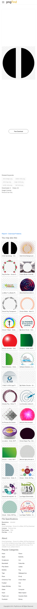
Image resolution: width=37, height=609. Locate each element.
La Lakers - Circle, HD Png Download (12, 441)
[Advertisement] (18, 27)
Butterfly (20, 557)
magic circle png (18, 182)
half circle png (19, 185)
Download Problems (14, 234)
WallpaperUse (22, 573)
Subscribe (21, 563)
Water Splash (22, 593)
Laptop (20, 566)
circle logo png (7, 182)
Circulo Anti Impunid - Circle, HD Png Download (15, 496)
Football (4, 583)
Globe (3, 589)
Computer (21, 589)
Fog (19, 570)
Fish (19, 586)
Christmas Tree (6, 580)
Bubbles (4, 570)
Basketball (5, 563)
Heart (3, 553)
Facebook (5, 599)
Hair (19, 583)
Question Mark (22, 596)
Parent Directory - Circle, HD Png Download (14, 367)
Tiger (3, 573)
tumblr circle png (7, 185)
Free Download (18, 131)
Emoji (20, 576)
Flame (20, 553)
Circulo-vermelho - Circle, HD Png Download (14, 348)
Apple (3, 557)
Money (20, 599)
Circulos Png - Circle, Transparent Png (13, 404)
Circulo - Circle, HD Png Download (12, 515)
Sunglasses (5, 560)
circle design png (7, 179)
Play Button (5, 566)
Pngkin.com (5, 596)
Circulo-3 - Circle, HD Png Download (12, 459)
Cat (19, 560)
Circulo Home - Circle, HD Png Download (13, 478)
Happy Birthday (6, 586)
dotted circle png (20, 179)
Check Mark (22, 580)
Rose (3, 576)
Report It (4, 234)
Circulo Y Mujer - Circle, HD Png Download (14, 330)
